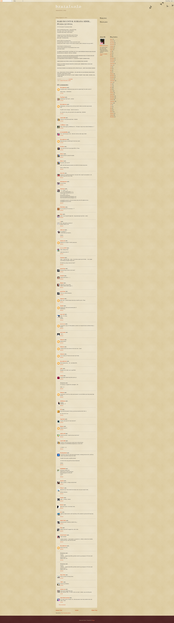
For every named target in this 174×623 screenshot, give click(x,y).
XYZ (61, 409)
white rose (62, 229)
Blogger (93, 620)
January (111, 94)
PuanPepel (62, 97)
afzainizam (62, 188)
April (111, 56)
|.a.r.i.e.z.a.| (62, 323)
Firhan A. (62, 487)
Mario (61, 214)
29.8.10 (61, 371)
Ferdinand (62, 257)
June (111, 53)
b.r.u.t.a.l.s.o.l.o (68, 6)
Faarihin (62, 497)
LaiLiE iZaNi (62, 117)
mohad (61, 375)
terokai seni (62, 240)
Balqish (61, 283)
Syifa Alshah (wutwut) (64, 597)
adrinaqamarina (63, 181)
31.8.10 (61, 560)
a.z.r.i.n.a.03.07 (63, 247)
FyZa (61, 527)
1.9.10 (61, 593)
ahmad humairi (63, 535)
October (111, 47)
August (111, 49)
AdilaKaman (62, 401)
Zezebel (61, 305)
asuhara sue (62, 589)
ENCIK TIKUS (63, 520)
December (112, 42)
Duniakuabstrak (63, 452)
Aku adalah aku (63, 87)
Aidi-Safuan (62, 207)
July (111, 51)
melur (61, 368)
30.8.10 (61, 501)
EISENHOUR (62, 468)
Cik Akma (62, 146)
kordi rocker (62, 332)
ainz (61, 512)
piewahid (62, 275)
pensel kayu (62, 268)
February (112, 41)
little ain (62, 153)
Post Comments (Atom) (66, 613)
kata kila (62, 480)
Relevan (62, 426)
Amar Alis (62, 173)
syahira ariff (62, 433)
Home (76, 610)
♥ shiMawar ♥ (63, 124)
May (111, 54)
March (111, 39)
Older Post (94, 610)
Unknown (62, 298)
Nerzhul (61, 504)
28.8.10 (61, 149)
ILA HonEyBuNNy (64, 132)
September (112, 63)
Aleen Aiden (62, 574)
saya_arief (62, 314)
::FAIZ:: (61, 582)
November (112, 44)
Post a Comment (62, 604)
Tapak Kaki (62, 419)
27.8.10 (61, 93)
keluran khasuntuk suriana (65, 80)
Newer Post (59, 610)
